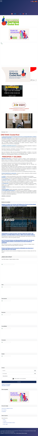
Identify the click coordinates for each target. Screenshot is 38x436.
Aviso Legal (5, 424)
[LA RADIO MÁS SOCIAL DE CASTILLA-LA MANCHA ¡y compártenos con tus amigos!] (19, 104)
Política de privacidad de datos (9, 422)
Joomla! (1, 433)
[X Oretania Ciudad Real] (15, 13)
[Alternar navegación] (1, 1)
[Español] (36, 1)
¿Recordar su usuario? (6, 385)
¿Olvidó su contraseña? (6, 384)
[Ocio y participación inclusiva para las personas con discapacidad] (6, 290)
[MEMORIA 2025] (16, 74)
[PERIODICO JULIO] (8, 272)
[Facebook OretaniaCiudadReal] (26, 13)
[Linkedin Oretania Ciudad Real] (20, 13)
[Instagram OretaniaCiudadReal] (12, 13)
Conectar (19, 381)
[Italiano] (35, 1)
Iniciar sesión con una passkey (20, 378)
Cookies (4, 421)
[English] (31, 1)
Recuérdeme (5, 376)
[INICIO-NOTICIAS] (10, 20)
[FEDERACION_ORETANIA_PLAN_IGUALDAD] (19, 34)
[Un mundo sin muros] (19, 120)
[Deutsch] (34, 1)
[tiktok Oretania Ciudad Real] (17, 13)
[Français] (32, 1)
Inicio (4, 419)
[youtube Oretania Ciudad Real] (23, 13)
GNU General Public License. (21, 433)
